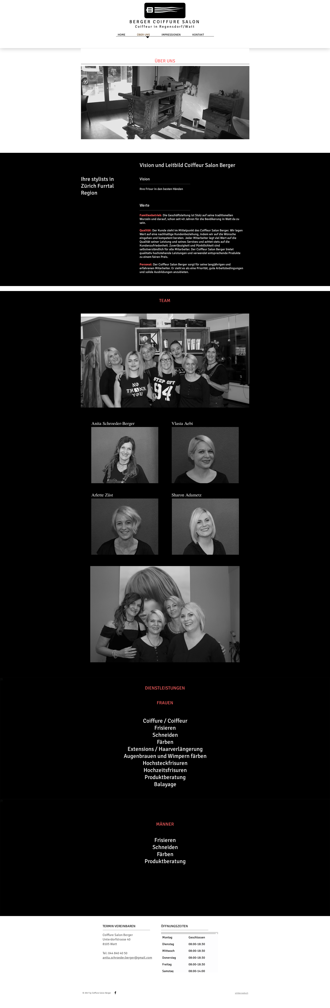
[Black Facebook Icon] (115, 993)
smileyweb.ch (241, 993)
